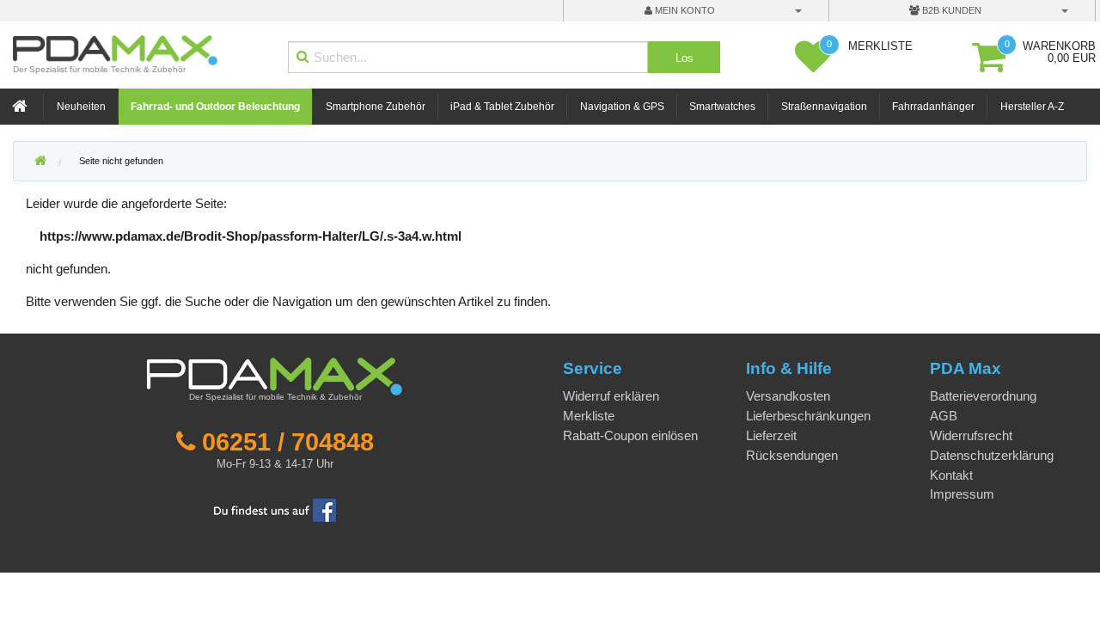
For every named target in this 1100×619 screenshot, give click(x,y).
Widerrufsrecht (971, 435)
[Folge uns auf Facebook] (275, 508)
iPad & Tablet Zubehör (502, 107)
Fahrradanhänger (933, 107)
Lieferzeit (771, 435)
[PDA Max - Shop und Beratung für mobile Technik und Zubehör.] (40, 161)
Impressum (962, 494)
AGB (943, 415)
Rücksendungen (792, 455)
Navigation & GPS (622, 107)
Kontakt (951, 475)
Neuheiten (81, 107)
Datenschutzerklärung (992, 455)
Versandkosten (788, 396)
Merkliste (588, 415)
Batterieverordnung (983, 396)
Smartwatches (722, 107)
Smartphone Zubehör (375, 107)
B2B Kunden (950, 10)
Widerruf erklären (611, 396)
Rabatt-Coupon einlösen (630, 435)
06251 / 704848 (288, 442)
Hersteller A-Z (1032, 107)
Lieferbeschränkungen (808, 415)
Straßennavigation (824, 107)
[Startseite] (21, 107)
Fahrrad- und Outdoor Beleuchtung (215, 107)
